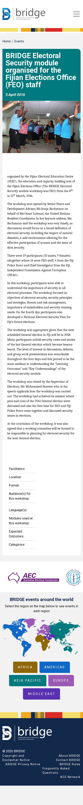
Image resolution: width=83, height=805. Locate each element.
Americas (54, 667)
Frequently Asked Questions (56, 770)
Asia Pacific (27, 680)
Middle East (41, 694)
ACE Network (70, 777)
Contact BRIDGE (68, 760)
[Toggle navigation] (76, 14)
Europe (61, 680)
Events (19, 41)
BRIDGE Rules (70, 764)
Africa (25, 667)
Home (6, 41)
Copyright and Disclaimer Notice (16, 758)
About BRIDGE (70, 755)
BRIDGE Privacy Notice (23, 764)
